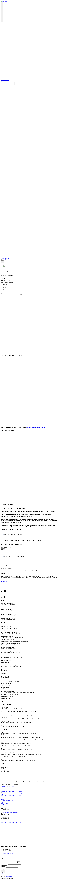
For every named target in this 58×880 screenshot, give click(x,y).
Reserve (7, 80)
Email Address (4, 547)
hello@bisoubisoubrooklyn (7, 853)
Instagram (3, 786)
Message (3, 869)
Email (4, 80)
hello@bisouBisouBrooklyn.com (35, 427)
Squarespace (9, 876)
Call (2, 80)
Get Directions (4, 581)
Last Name (17, 862)
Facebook (8, 786)
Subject (3, 866)
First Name (17, 861)
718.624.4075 (4, 812)
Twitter (12, 786)
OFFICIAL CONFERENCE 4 (7, 878)
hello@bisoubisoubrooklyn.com (14, 812)
